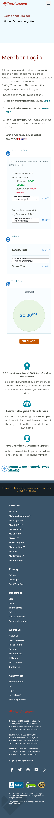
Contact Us (14, 667)
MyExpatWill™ (16, 525)
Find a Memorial (17, 617)
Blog (11, 599)
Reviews (13, 649)
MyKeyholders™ (17, 547)
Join (11, 686)
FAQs (11, 603)
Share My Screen (17, 699)
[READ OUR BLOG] (44, 770)
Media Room (15, 663)
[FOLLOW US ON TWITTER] (20, 770)
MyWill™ (13, 512)
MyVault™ (14, 538)
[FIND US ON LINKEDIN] (36, 770)
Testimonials (15, 654)
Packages (14, 580)
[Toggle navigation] (48, 3)
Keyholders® (15, 695)
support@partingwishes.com (21, 760)
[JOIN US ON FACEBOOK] (12, 770)
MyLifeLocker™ (16, 529)
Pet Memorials (16, 560)
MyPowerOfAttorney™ (20, 516)
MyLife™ (13, 552)
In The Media (15, 645)
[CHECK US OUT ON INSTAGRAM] (28, 770)
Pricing (13, 569)
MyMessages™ (16, 543)
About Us (15, 630)
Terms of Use (15, 608)
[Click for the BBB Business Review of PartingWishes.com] (16, 785)
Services (14, 505)
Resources (15, 593)
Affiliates (13, 658)
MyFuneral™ (15, 534)
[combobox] (25, 199)
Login (47, 101)
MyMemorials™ (16, 556)
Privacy (12, 612)
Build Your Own (16, 584)
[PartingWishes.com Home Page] (15, 4)
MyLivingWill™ (16, 521)
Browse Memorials (18, 621)
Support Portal (16, 682)
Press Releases (16, 640)
